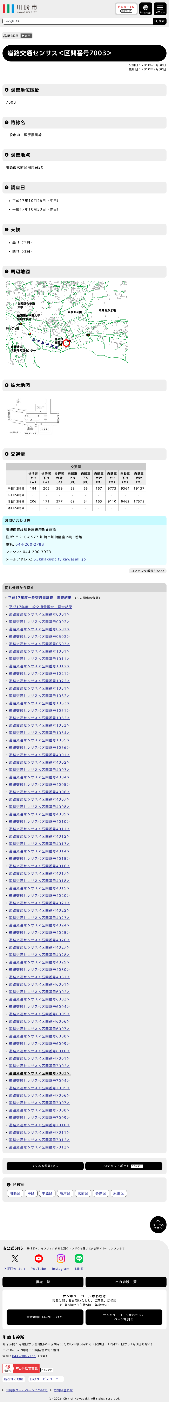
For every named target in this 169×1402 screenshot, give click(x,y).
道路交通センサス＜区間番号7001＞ (39, 1058)
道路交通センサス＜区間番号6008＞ (39, 1036)
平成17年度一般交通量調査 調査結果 (40, 597)
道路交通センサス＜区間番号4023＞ (39, 917)
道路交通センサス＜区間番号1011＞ (39, 658)
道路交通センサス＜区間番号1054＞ (39, 732)
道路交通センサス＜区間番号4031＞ (39, 977)
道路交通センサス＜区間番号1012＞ (39, 666)
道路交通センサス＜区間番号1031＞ (39, 688)
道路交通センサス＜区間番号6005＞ (39, 1014)
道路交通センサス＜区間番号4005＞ (39, 784)
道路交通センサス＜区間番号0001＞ (39, 614)
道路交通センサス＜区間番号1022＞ (39, 681)
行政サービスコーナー (46, 1379)
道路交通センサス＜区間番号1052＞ (39, 718)
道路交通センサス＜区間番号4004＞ (39, 777)
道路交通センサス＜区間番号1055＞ (39, 740)
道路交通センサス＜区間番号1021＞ (39, 673)
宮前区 (83, 1193)
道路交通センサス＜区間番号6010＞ (39, 1051)
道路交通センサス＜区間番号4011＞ (39, 829)
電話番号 (45, 1317)
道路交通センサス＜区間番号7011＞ (39, 1132)
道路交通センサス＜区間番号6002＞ (39, 991)
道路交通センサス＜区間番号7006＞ (39, 1095)
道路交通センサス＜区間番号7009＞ (39, 1117)
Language (145, 12)
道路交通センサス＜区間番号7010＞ (39, 1125)
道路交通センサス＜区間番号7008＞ (39, 1110)
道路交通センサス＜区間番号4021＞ (39, 903)
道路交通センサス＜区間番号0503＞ (39, 644)
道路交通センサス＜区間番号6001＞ (39, 984)
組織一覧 (43, 1282)
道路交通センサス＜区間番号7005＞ (39, 1088)
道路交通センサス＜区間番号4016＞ (39, 866)
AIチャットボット (122, 1166)
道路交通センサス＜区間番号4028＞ (39, 954)
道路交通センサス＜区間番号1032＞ (39, 695)
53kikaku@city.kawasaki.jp (60, 559)
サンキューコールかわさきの (124, 1317)
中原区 (47, 1193)
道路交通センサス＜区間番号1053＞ (39, 725)
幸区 (31, 1193)
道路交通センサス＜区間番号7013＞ (39, 1147)
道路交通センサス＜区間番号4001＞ (39, 755)
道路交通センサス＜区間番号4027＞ (39, 947)
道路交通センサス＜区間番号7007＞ (39, 1102)
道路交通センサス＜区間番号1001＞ (39, 651)
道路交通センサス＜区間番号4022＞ (39, 910)
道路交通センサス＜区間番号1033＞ (39, 703)
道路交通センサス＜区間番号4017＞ (39, 873)
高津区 (65, 1193)
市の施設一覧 (126, 1282)
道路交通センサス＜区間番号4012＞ (39, 836)
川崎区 (15, 1193)
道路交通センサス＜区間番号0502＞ (39, 636)
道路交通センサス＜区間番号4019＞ (39, 888)
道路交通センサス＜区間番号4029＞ (39, 962)
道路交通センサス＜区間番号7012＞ (39, 1140)
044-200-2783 (29, 544)
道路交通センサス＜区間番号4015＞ (39, 858)
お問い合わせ (63, 1390)
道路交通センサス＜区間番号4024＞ (39, 925)
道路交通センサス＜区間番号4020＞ (39, 895)
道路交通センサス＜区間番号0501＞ (39, 629)
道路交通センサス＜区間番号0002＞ (39, 621)
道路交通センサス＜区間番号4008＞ (39, 806)
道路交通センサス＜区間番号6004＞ (39, 1006)
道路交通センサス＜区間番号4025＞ (39, 932)
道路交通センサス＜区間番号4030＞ (39, 969)
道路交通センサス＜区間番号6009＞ (39, 1043)
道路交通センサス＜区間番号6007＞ (39, 1028)
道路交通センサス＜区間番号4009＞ (39, 814)
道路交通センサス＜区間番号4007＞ (39, 799)
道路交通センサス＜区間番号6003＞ (39, 999)
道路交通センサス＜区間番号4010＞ (39, 821)
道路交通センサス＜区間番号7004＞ (39, 1080)
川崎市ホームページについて (27, 1390)
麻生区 (118, 1193)
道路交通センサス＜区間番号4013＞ (39, 843)
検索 (161, 21)
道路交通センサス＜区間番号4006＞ (39, 792)
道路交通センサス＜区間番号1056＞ (39, 747)
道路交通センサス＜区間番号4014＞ (39, 851)
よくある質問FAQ (45, 1166)
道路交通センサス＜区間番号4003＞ (39, 769)
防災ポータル (126, 9)
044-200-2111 (24, 1356)
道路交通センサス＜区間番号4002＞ (39, 762)
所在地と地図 (13, 1379)
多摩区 (100, 1193)
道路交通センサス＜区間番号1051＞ (39, 710)
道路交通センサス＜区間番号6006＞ (39, 1021)
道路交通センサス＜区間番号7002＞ (39, 1065)
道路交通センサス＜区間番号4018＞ (39, 880)
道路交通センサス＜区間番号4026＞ (39, 940)
